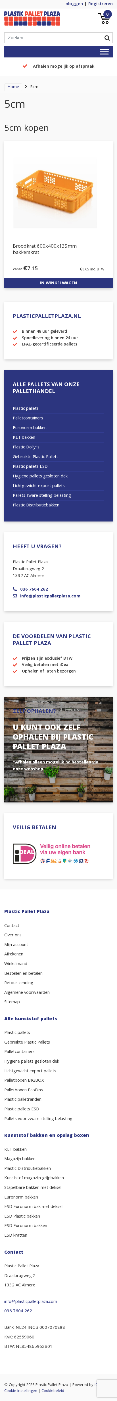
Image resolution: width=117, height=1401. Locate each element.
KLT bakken (24, 438)
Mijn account (16, 945)
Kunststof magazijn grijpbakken (34, 1178)
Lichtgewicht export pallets (39, 486)
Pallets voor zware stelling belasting (38, 1119)
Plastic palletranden (22, 1100)
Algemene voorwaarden (27, 993)
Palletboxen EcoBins (23, 1090)
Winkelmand (15, 964)
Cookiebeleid (52, 1391)
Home (13, 87)
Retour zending (18, 983)
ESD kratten (15, 1235)
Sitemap (12, 1002)
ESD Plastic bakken (22, 1216)
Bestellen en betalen (23, 974)
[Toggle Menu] (104, 51)
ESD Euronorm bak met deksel (33, 1207)
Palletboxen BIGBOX (24, 1081)
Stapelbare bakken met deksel (32, 1188)
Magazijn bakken (19, 1159)
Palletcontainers (28, 418)
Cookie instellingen (20, 1391)
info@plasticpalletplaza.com (50, 596)
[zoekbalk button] (107, 37)
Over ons (13, 935)
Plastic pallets (26, 409)
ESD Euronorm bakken (25, 1226)
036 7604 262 (34, 589)
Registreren (100, 4)
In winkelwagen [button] (58, 283)
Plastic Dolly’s (26, 447)
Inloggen (73, 4)
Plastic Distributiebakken (36, 505)
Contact (11, 926)
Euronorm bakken (30, 428)
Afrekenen (13, 954)
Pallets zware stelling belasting (42, 496)
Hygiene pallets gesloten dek (40, 476)
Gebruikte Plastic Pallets (35, 457)
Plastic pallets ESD (30, 467)
